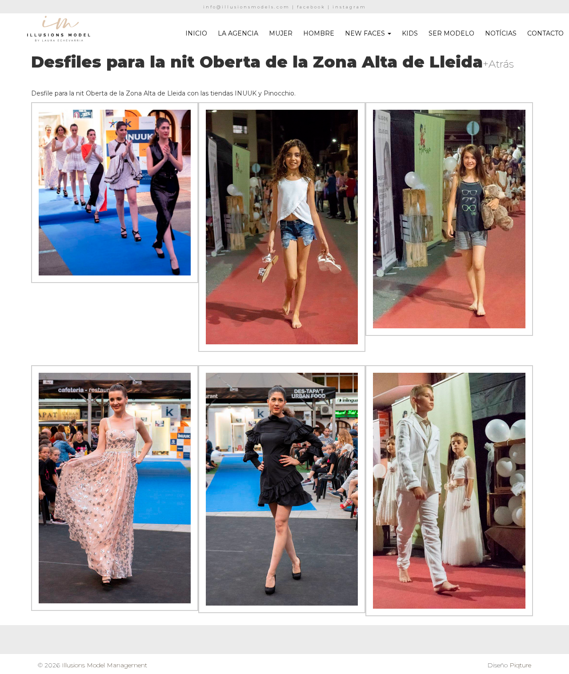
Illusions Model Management (104, 665)
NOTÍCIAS (501, 33)
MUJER (281, 33)
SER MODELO (451, 33)
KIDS (410, 33)
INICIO (196, 33)
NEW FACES (366, 33)
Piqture (520, 665)
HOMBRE (318, 33)
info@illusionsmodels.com (246, 6)
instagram (349, 6)
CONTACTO (545, 33)
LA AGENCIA (238, 33)
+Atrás (498, 63)
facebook (311, 6)
